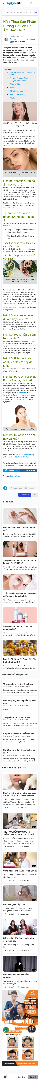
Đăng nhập (21, 1077)
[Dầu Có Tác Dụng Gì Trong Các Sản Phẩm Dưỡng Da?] (20, 648)
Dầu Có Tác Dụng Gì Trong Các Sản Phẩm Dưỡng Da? (19, 660)
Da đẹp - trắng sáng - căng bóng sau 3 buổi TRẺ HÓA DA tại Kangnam (19, 794)
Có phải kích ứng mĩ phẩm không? (19, 733)
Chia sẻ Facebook (29, 470)
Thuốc (12, 98)
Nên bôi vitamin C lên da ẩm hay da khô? (22, 73)
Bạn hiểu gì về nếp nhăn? (15, 904)
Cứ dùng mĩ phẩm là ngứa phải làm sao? (19, 751)
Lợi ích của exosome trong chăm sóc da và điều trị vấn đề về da (18, 455)
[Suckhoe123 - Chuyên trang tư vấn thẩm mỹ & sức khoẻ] (14, 3)
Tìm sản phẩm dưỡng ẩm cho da (18, 684)
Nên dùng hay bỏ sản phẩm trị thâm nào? (19, 702)
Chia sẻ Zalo (13, 470)
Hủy (35, 495)
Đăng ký (33, 1077)
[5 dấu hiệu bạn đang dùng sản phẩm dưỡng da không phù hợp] (20, 582)
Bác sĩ (25, 12)
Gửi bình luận (24, 495)
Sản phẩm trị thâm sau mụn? (16, 717)
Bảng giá (19, 12)
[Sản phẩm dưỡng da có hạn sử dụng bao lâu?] (20, 615)
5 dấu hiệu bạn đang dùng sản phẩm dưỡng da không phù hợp (20, 594)
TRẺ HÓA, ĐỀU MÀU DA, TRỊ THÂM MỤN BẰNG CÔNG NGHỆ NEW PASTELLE (18, 833)
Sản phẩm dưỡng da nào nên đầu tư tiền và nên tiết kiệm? (20, 561)
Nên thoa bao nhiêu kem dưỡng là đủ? (19, 528)
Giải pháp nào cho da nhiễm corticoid (16, 976)
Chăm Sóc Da (10, 12)
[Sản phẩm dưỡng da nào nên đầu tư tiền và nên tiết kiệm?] (20, 549)
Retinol (13, 87)
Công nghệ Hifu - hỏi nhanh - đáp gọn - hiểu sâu (18, 939)
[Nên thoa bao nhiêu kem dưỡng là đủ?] (20, 516)
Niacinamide (15, 84)
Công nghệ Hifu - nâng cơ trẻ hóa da (20, 870)
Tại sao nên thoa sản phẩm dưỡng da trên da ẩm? (20, 79)
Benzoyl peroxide (16, 94)
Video (33, 12)
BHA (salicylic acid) (17, 91)
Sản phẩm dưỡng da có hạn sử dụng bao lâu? (17, 627)
